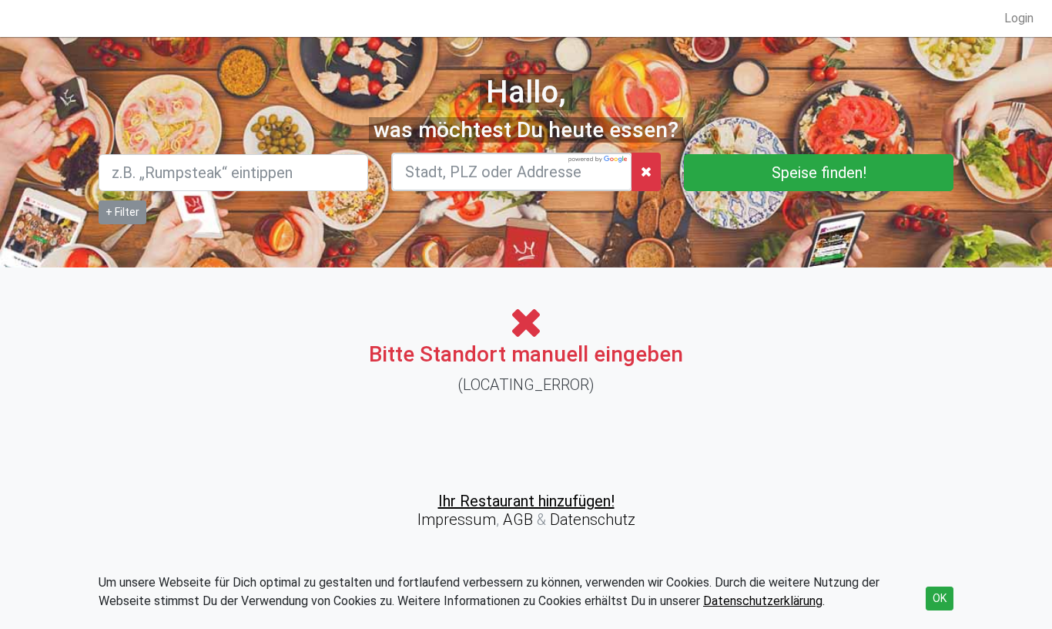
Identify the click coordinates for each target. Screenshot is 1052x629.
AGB (518, 519)
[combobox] (512, 171)
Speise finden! (819, 172)
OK (939, 598)
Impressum (456, 519)
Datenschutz (590, 519)
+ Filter (122, 212)
